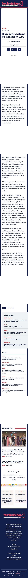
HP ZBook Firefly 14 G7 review (13, 326)
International (5, 388)
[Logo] (14, 515)
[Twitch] (15, 575)
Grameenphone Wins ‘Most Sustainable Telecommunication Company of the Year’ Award (13, 372)
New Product (8, 318)
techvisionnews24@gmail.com (14, 559)
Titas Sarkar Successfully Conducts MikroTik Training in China (13, 391)
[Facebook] (8, 49)
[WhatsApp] (19, 49)
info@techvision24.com (13, 557)
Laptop (6, 324)
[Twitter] (12, 49)
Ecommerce (7, 337)
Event (3, 355)
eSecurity (7, 342)
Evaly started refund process (12, 339)
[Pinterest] (15, 49)
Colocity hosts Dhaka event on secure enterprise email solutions (11, 358)
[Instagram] (8, 575)
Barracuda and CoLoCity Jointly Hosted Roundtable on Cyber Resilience (15, 345)
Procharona (17, 573)
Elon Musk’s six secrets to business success (21, 500)
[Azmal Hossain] (9, 41)
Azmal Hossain (16, 41)
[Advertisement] (14, 70)
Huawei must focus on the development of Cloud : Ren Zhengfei (7, 502)
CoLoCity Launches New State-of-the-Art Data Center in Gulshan (15, 333)
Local (4, 28)
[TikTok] (12, 575)
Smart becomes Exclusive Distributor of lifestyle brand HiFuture (15, 320)
